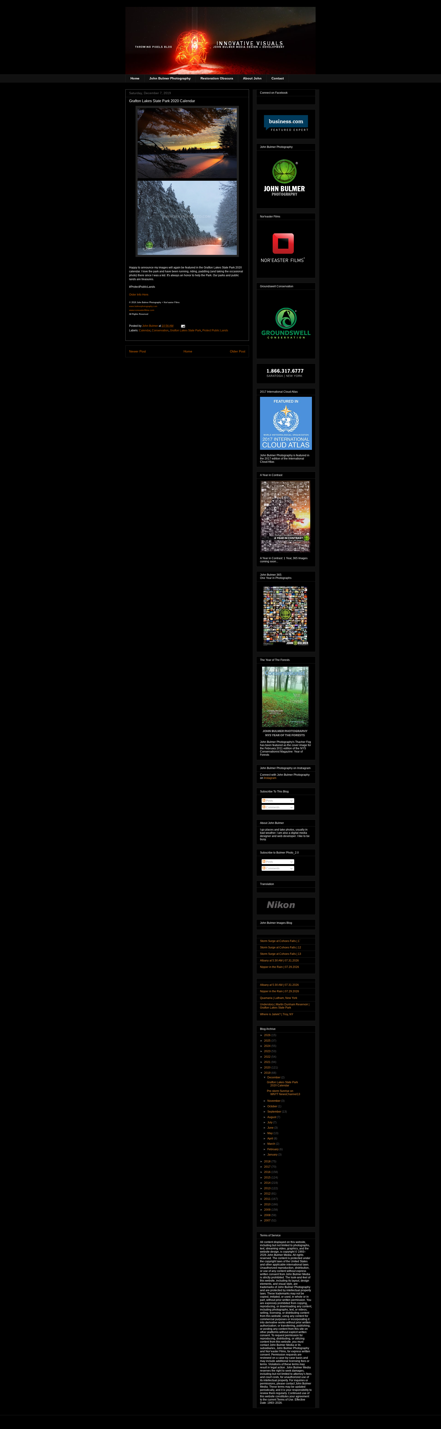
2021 (267, 1062)
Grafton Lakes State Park (185, 330)
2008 (267, 1215)
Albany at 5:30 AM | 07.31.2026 (279, 960)
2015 (267, 1177)
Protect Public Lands (215, 330)
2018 (267, 1161)
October (272, 1106)
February (273, 1149)
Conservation (160, 330)
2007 (267, 1220)
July (270, 1122)
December (274, 1077)
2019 (267, 1072)
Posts (269, 800)
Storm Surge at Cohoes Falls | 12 (280, 947)
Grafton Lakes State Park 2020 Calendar (282, 1084)
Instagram (270, 778)
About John (252, 78)
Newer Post (137, 351)
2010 (267, 1204)
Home (134, 78)
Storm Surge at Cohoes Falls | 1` (280, 941)
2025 (267, 1040)
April (270, 1138)
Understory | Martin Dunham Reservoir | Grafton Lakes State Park (284, 1006)
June (270, 1127)
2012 (267, 1193)
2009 (267, 1209)
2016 (267, 1172)
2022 (267, 1056)
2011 (267, 1199)
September (274, 1111)
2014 (267, 1182)
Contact (277, 78)
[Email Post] (183, 325)
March (271, 1143)
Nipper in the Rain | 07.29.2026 (279, 967)
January (272, 1154)
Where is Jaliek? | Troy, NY (276, 1014)
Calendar (144, 330)
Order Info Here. (139, 294)
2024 (267, 1046)
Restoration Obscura (217, 78)
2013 (267, 1188)
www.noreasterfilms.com (141, 310)
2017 (267, 1166)
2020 (267, 1067)
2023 (267, 1051)
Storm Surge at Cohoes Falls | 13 (280, 953)
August (272, 1117)
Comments (272, 807)
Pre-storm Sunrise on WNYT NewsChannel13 (283, 1092)
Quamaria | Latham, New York (278, 998)
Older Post (237, 351)
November (274, 1100)
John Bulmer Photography (170, 78)
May (270, 1133)
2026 (267, 1035)
